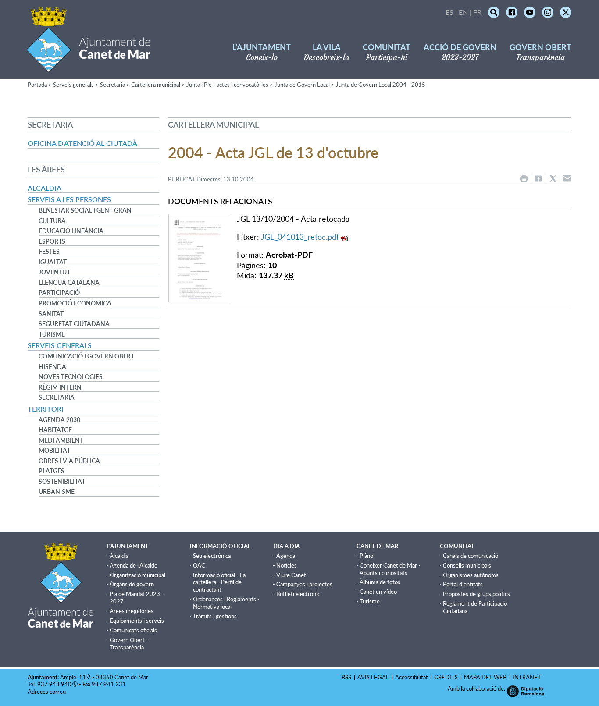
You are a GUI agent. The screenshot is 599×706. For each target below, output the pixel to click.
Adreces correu (47, 691)
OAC (199, 565)
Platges (51, 471)
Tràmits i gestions (215, 616)
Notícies (286, 565)
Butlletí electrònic (298, 593)
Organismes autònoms (471, 574)
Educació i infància (71, 230)
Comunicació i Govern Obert (86, 356)
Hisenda (52, 366)
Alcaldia (44, 188)
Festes (49, 251)
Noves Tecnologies (71, 376)
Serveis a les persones (69, 199)
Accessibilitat (411, 677)
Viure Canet (291, 574)
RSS (346, 677)
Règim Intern (60, 387)
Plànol (367, 555)
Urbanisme (57, 491)
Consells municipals (467, 565)
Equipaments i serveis (137, 620)
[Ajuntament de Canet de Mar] (88, 66)
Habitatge (55, 429)
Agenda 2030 (59, 419)
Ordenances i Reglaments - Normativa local (226, 603)
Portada (37, 84)
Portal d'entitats (463, 584)
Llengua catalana (69, 282)
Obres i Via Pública (69, 461)
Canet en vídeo (378, 591)
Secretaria (112, 84)
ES (449, 12)
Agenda (285, 555)
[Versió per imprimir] (524, 179)
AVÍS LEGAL (373, 677)
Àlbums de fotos (380, 581)
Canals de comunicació (470, 555)
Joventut (54, 272)
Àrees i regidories (131, 610)
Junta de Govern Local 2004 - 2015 (380, 84)
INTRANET (527, 677)
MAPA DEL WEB (485, 677)
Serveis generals (73, 84)
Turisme (52, 334)
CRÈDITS (446, 677)
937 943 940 (54, 684)
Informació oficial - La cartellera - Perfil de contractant (219, 582)
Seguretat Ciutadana (74, 323)
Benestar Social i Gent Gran (85, 210)
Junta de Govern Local (302, 84)
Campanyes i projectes (304, 584)
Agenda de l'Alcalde (133, 565)
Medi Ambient (61, 440)
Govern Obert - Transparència (129, 643)
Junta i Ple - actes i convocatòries (227, 84)
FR (477, 12)
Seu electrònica (212, 555)
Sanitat (51, 313)
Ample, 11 (73, 677)
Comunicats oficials (133, 630)
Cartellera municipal (155, 84)
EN (463, 12)
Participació (59, 292)
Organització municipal (137, 574)
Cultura (52, 220)
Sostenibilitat (62, 481)
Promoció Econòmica (75, 303)
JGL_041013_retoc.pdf (300, 236)
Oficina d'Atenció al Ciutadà (82, 143)
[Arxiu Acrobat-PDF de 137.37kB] (199, 257)
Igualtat (53, 262)
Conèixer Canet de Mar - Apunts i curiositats (390, 569)
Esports (52, 241)
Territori (46, 408)
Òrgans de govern (132, 584)
